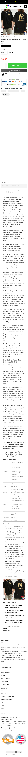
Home (2, 36)
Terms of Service (5, 678)
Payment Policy (5, 684)
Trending (7, 36)
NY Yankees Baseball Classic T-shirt (5, 121)
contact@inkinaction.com (10, 428)
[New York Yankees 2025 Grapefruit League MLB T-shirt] (7, 160)
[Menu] (2, 7)
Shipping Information (6, 699)
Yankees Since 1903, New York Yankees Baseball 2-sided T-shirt (20, 146)
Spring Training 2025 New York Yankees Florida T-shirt (20, 122)
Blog (2, 708)
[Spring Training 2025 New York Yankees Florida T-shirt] (21, 111)
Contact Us (4, 675)
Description (5, 182)
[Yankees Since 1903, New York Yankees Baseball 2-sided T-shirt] (21, 135)
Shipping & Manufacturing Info (10, 185)
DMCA (2, 702)
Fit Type (3, 49)
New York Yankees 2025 (14, 90)
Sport (22, 90)
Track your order (5, 672)
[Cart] (25, 6)
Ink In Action (8, 365)
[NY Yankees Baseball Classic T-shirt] (7, 111)
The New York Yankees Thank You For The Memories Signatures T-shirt (6, 147)
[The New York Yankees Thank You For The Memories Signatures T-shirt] (7, 135)
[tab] (14, 182)
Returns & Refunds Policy (8, 696)
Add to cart (17, 66)
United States (6, 94)
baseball (4, 90)
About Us (3, 693)
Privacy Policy (4, 681)
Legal (2, 705)
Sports (13, 36)
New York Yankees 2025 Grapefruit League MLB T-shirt (7, 171)
